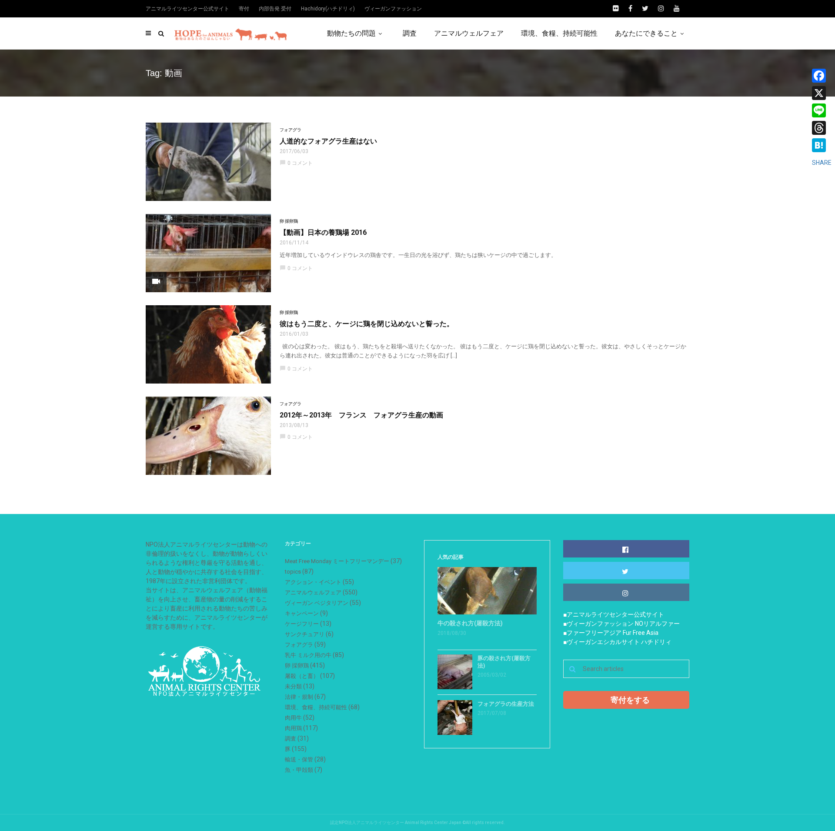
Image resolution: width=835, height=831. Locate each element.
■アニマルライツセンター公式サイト (613, 614)
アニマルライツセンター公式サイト (187, 9)
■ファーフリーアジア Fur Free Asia (610, 632)
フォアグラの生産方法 (506, 704)
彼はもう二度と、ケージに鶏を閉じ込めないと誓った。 (367, 324)
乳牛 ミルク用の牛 (308, 655)
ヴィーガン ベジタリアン (316, 603)
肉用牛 (293, 717)
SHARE (822, 162)
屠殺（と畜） (302, 676)
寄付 (244, 9)
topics (293, 571)
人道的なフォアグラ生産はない (328, 141)
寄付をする (630, 699)
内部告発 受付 (275, 9)
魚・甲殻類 (299, 770)
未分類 (293, 686)
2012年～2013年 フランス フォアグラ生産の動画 (361, 415)
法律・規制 (299, 697)
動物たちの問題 (351, 33)
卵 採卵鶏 (289, 221)
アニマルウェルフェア (469, 33)
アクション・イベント (313, 582)
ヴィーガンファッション (393, 9)
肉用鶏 (293, 728)
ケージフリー (302, 624)
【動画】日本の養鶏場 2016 (323, 232)
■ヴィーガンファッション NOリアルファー (621, 623)
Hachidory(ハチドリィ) (328, 9)
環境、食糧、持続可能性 (559, 33)
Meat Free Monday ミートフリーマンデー (337, 561)
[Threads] (821, 128)
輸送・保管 (299, 759)
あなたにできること (646, 33)
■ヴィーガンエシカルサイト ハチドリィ (617, 641)
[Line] (821, 110)
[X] (821, 93)
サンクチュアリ (304, 634)
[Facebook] (821, 75)
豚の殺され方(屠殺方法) (504, 662)
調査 (410, 33)
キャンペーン (302, 613)
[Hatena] (821, 145)
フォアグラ (290, 129)
